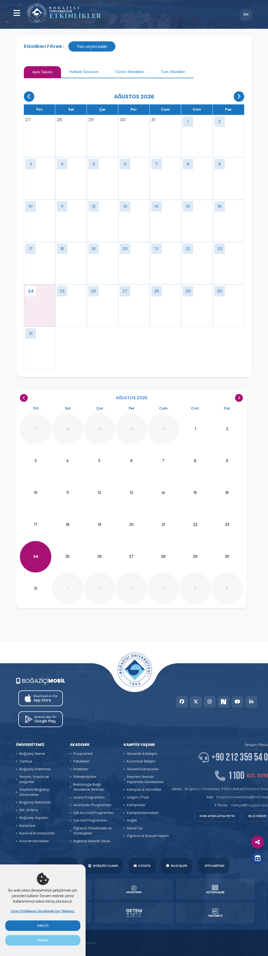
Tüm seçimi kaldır (92, 46)
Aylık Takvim (42, 72)
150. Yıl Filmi (28, 810)
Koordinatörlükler (34, 841)
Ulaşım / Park (138, 797)
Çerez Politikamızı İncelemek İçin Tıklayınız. (43, 911)
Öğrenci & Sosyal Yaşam (148, 835)
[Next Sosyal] (224, 702)
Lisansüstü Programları (92, 804)
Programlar (83, 753)
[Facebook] (182, 702)
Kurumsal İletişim (141, 761)
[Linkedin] (251, 702)
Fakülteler (81, 761)
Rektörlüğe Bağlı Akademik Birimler (88, 787)
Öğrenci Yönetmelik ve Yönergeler (92, 831)
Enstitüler (80, 769)
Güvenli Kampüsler (143, 769)
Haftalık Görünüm (84, 72)
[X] (196, 702)
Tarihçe (25, 761)
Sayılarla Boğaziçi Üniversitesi (34, 792)
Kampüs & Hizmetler (144, 789)
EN (246, 14)
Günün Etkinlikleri (129, 72)
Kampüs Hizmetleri (143, 812)
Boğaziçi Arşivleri (33, 817)
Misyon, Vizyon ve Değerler (34, 779)
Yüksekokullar (85, 776)
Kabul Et (43, 925)
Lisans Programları (89, 797)
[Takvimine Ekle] (257, 857)
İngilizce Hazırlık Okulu (91, 841)
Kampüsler (136, 804)
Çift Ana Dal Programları (93, 812)
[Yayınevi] (215, 912)
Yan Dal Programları (90, 820)
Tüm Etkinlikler (173, 72)
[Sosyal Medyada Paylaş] (257, 842)
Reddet (43, 940)
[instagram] (210, 702)
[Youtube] (237, 702)
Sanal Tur (135, 828)
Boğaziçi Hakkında (35, 769)
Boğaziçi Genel (32, 753)
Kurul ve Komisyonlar (37, 833)
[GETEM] (134, 912)
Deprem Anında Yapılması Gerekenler (145, 779)
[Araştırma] (134, 889)
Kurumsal (27, 825)
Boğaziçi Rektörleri (35, 802)
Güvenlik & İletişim (142, 753)
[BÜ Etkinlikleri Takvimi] (36, 13)
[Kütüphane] (215, 889)
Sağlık (132, 820)
